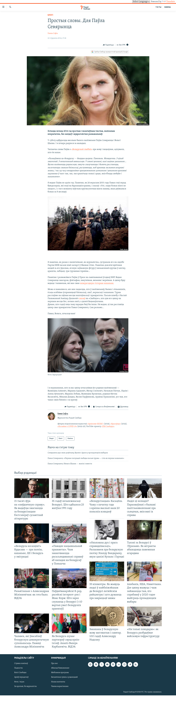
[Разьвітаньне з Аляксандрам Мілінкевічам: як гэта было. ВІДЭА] (31, 578)
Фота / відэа (19, 682)
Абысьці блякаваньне (60, 668)
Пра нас (54, 663)
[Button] (108, 44)
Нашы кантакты (58, 682)
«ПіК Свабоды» (107, 426)
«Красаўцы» (115, 424)
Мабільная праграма (60, 673)
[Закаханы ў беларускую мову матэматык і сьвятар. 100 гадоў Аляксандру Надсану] (106, 616)
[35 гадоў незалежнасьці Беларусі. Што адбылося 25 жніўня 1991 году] (69, 488)
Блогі (50, 15)
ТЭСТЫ (158, 7)
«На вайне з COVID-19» (67, 426)
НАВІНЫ (167, 7)
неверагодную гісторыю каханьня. (97, 283)
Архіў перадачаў (21, 677)
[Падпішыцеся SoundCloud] (118, 664)
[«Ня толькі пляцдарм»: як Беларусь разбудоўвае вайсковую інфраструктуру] (144, 616)
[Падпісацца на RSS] (135, 664)
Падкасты (18, 668)
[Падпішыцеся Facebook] (96, 664)
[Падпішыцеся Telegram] (130, 664)
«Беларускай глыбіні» (81, 149)
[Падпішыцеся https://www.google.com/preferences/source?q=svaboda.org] (90, 664)
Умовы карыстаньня (59, 686)
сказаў (82, 298)
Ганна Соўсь (53, 33)
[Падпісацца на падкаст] (113, 664)
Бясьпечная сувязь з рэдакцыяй (64, 677)
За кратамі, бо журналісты (25, 686)
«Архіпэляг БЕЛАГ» (95, 424)
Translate (170, 2)
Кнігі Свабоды (20, 673)
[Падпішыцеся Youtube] (107, 664)
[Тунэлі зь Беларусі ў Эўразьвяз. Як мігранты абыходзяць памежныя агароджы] (144, 530)
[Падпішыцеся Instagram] (124, 664)
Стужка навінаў (21, 663)
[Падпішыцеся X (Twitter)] (101, 664)
